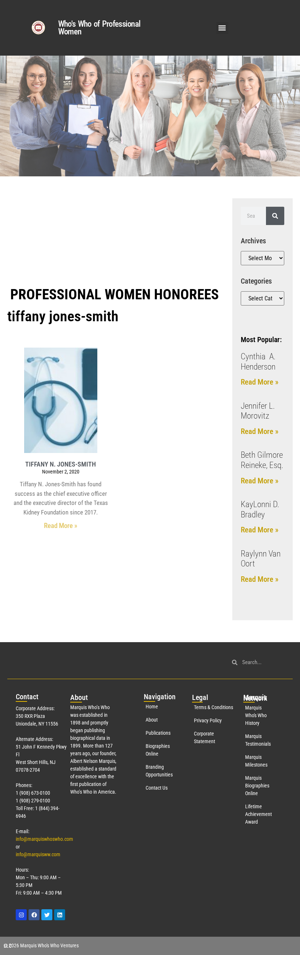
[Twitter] (46, 914)
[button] (222, 28)
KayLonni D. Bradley (260, 509)
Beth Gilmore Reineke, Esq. (262, 460)
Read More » (60, 525)
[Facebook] (34, 914)
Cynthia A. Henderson (258, 362)
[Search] (275, 216)
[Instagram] (21, 914)
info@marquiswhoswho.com (44, 839)
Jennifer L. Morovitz (258, 411)
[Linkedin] (59, 914)
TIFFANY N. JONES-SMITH (60, 464)
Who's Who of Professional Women (99, 28)
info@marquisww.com (38, 854)
